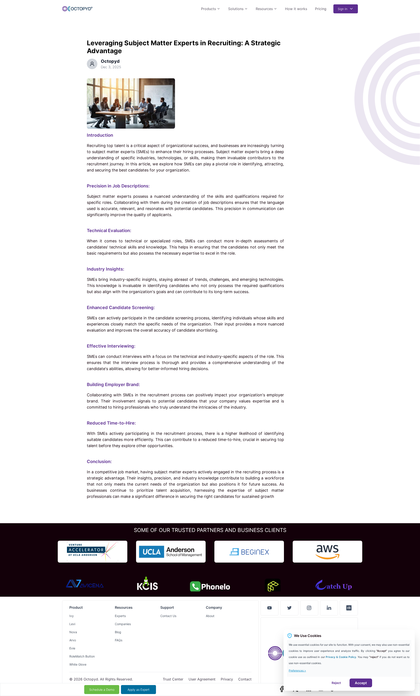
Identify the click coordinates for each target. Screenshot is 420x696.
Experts (120, 616)
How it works (296, 9)
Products (208, 9)
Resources (264, 9)
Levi (72, 624)
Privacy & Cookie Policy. (342, 657)
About (210, 616)
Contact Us (168, 616)
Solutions (235, 9)
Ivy (71, 616)
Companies (123, 624)
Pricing (320, 9)
